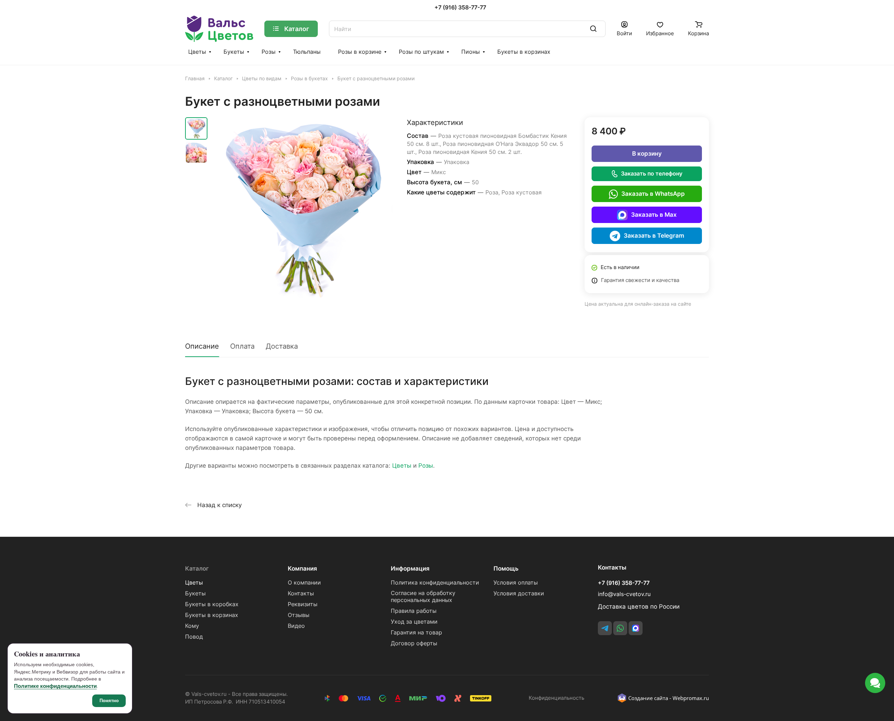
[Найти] (593, 29)
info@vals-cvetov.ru (624, 594)
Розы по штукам (421, 52)
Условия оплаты (515, 582)
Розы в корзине (359, 52)
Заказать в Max (654, 214)
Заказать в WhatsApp (653, 193)
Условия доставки (518, 593)
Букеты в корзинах (523, 52)
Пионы (470, 52)
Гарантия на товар (416, 632)
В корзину (647, 153)
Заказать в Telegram (654, 235)
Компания (302, 568)
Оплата (242, 346)
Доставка (282, 346)
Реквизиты (302, 604)
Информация (410, 568)
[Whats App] (620, 628)
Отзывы (298, 615)
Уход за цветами (414, 621)
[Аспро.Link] (636, 628)
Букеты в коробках (212, 604)
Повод (194, 636)
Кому (192, 626)
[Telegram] (605, 628)
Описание (202, 346)
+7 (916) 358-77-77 (460, 8)
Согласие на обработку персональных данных (423, 596)
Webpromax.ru (691, 697)
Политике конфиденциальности (55, 686)
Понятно (109, 700)
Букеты (234, 52)
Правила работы (414, 611)
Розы (269, 52)
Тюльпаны (307, 52)
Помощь (506, 568)
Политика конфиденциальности (435, 582)
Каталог (197, 568)
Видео (296, 626)
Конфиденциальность (556, 698)
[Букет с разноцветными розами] (302, 207)
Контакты (301, 593)
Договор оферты (414, 643)
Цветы (197, 52)
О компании (304, 582)
